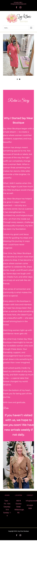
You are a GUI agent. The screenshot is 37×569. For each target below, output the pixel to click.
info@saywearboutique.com (18, 4)
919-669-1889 (18, 2)
